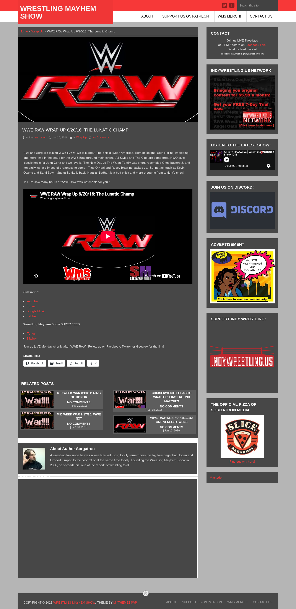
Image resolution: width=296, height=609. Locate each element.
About (147, 16)
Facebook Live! (256, 44)
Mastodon (216, 477)
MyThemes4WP (125, 602)
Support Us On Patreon (185, 16)
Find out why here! (242, 461)
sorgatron (40, 137)
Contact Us (261, 16)
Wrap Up (37, 31)
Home (24, 31)
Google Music (35, 311)
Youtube (32, 301)
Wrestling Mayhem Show (58, 12)
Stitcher (31, 316)
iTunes (31, 306)
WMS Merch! (229, 16)
